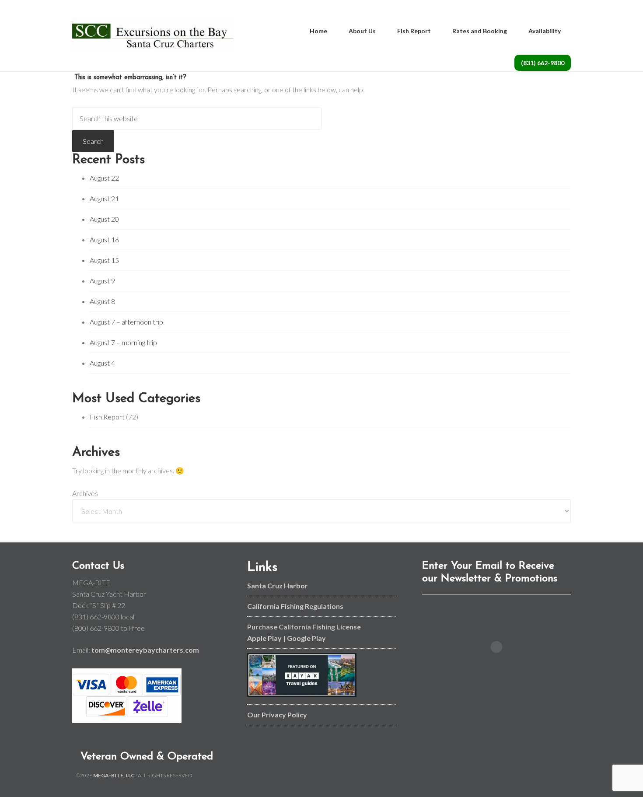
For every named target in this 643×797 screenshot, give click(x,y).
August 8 (102, 301)
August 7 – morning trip (123, 342)
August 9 (102, 280)
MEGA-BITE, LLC (114, 775)
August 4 (102, 363)
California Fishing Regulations (295, 606)
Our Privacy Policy (277, 714)
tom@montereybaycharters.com (145, 650)
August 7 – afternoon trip (126, 322)
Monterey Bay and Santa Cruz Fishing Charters (153, 34)
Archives (85, 493)
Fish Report (107, 416)
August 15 (104, 260)
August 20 (104, 219)
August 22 (104, 178)
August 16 (104, 239)
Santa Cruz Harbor (277, 585)
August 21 (104, 198)
